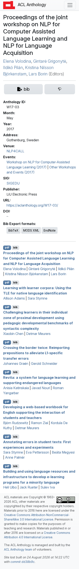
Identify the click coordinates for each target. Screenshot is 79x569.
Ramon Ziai (39, 423)
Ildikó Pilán (13, 67)
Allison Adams (14, 298)
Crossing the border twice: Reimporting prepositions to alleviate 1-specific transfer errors (36, 352)
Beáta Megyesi (63, 452)
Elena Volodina (17, 61)
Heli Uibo (10, 487)
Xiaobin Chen (13, 334)
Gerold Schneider (44, 363)
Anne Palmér (15, 457)
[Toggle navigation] (70, 5)
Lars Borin (38, 73)
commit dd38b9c (23, 561)
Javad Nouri (41, 388)
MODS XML (31, 230)
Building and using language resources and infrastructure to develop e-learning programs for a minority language (39, 476)
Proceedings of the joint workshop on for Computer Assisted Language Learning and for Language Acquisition (39, 258)
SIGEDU (13, 183)
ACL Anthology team (18, 549)
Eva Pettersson (37, 452)
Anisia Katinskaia (16, 388)
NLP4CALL (15, 151)
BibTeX (13, 230)
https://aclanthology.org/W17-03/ (32, 205)
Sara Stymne (37, 298)
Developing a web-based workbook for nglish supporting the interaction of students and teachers (35, 412)
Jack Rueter (29, 487)
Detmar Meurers (38, 334)
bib (15, 247)
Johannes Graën (15, 363)
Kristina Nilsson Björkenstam (26, 274)
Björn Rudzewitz (15, 423)
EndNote (50, 230)
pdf (7, 247)
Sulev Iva (47, 487)
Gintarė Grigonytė (49, 61)
